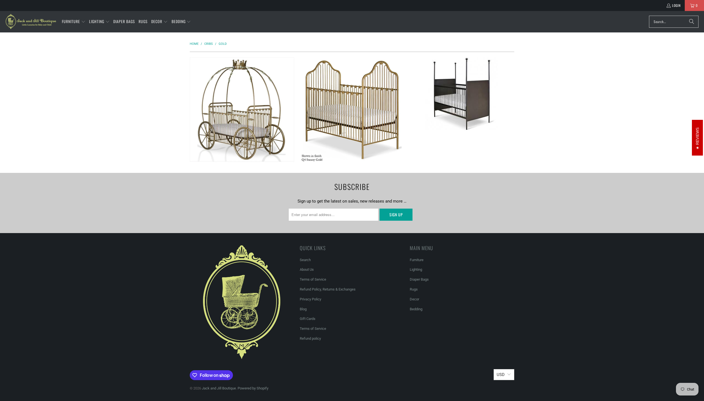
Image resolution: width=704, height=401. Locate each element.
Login (676, 5)
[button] (74, 22)
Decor (414, 299)
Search (305, 260)
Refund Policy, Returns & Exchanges (328, 289)
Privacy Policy (310, 299)
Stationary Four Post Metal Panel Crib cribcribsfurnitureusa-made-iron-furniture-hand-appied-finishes (462, 93)
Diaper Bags (419, 279)
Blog (303, 309)
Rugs (414, 289)
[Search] (691, 22)
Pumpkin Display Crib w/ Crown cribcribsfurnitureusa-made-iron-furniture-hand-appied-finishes (242, 109)
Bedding (416, 309)
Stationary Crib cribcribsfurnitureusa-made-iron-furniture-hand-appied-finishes (352, 109)
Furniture (417, 260)
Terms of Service (313, 279)
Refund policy (310, 338)
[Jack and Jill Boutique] (31, 22)
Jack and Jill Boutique (219, 388)
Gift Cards (307, 319)
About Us (307, 269)
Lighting (416, 269)
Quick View (242, 129)
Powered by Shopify (253, 388)
